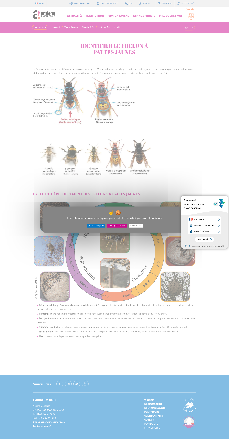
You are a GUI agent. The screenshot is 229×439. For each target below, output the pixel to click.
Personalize (135, 225)
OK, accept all (97, 225)
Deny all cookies (118, 225)
